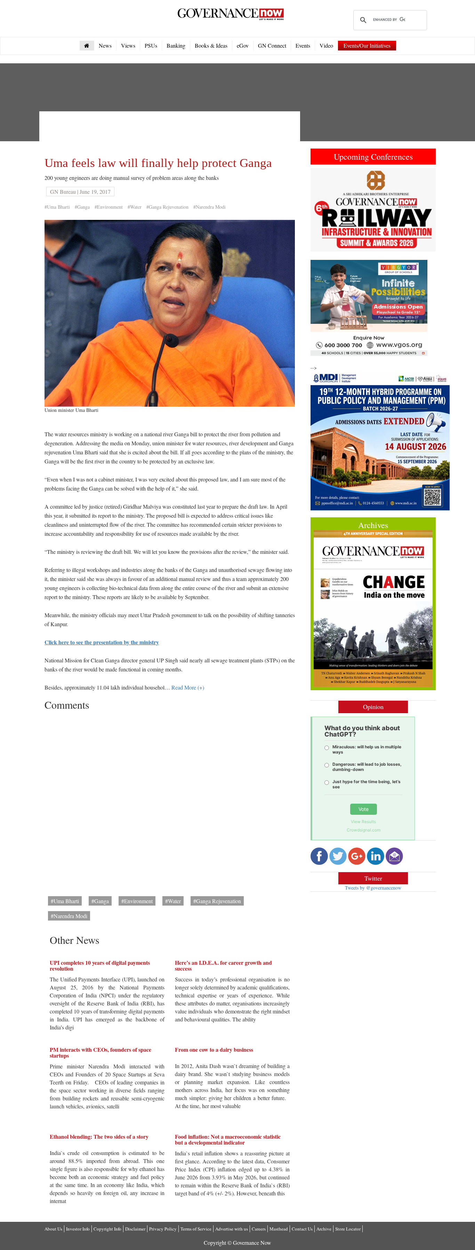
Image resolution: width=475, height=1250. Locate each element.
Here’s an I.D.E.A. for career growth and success (223, 965)
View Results (363, 821)
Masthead (278, 1229)
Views (128, 45)
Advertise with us (231, 1229)
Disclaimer (135, 1229)
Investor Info (78, 1229)
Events (303, 45)
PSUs (151, 45)
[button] (320, 210)
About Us (53, 1229)
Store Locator (348, 1229)
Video (326, 45)
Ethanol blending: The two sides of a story (99, 1136)
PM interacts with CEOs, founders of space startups (100, 1052)
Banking (176, 45)
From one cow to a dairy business (214, 1049)
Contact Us (302, 1229)
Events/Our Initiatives (367, 45)
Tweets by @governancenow (373, 887)
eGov (243, 45)
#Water (135, 207)
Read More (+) (187, 687)
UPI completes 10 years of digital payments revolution (100, 965)
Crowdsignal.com (363, 830)
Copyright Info (107, 1229)
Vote (364, 809)
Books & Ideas (211, 45)
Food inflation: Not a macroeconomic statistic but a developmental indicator (228, 1139)
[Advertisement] (171, 132)
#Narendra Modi (209, 207)
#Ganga (82, 207)
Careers (259, 1229)
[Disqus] (170, 801)
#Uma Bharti (57, 207)
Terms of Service (195, 1229)
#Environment (109, 207)
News (105, 45)
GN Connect (272, 45)
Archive (323, 1229)
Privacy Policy (163, 1229)
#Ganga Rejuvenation (167, 207)
